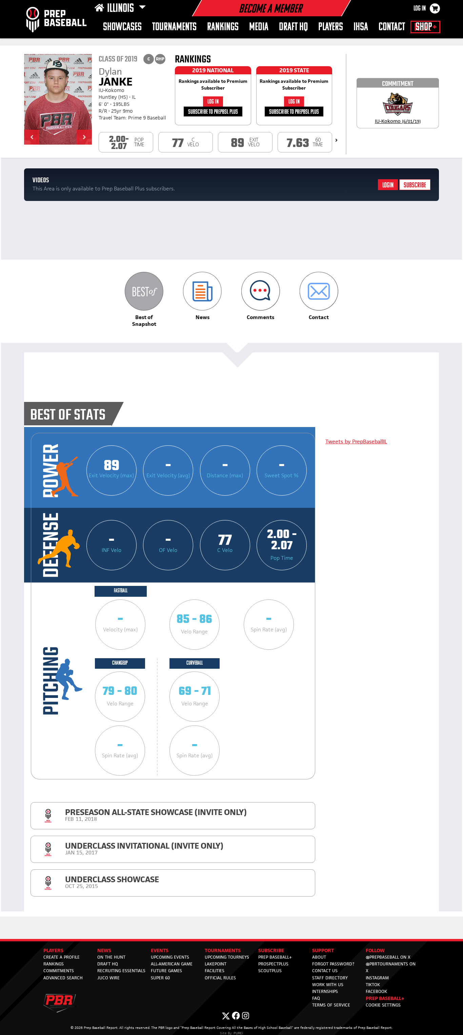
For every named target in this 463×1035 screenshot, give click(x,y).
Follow (375, 950)
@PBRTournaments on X (391, 967)
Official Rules (220, 978)
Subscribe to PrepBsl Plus (213, 112)
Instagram (377, 978)
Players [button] (330, 27)
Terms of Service (331, 1005)
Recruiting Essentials (121, 971)
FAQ (316, 998)
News (104, 950)
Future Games (166, 971)
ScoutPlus (270, 971)
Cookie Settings (383, 1005)
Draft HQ (293, 27)
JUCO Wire (108, 978)
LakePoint (215, 964)
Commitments (58, 971)
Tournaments (174, 27)
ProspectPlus (273, 964)
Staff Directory (330, 978)
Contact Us (325, 971)
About (319, 957)
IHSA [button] (361, 27)
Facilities (214, 971)
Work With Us (327, 984)
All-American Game (172, 964)
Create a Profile (61, 957)
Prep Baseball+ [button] (385, 998)
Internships (325, 991)
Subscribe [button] (271, 950)
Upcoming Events (170, 957)
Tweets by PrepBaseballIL (356, 441)
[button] (31, 137)
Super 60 (160, 978)
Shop (424, 27)
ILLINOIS (121, 9)
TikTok (373, 984)
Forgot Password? (333, 964)
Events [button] (159, 950)
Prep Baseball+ (275, 957)
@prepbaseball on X (388, 957)
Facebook (376, 991)
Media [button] (258, 27)
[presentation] (336, 140)
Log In (420, 8)
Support (323, 950)
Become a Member (270, 9)
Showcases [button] (122, 27)
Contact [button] (392, 27)
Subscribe (415, 185)
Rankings (223, 27)
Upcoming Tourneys (227, 957)
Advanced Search (63, 978)
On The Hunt (111, 957)
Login (388, 185)
